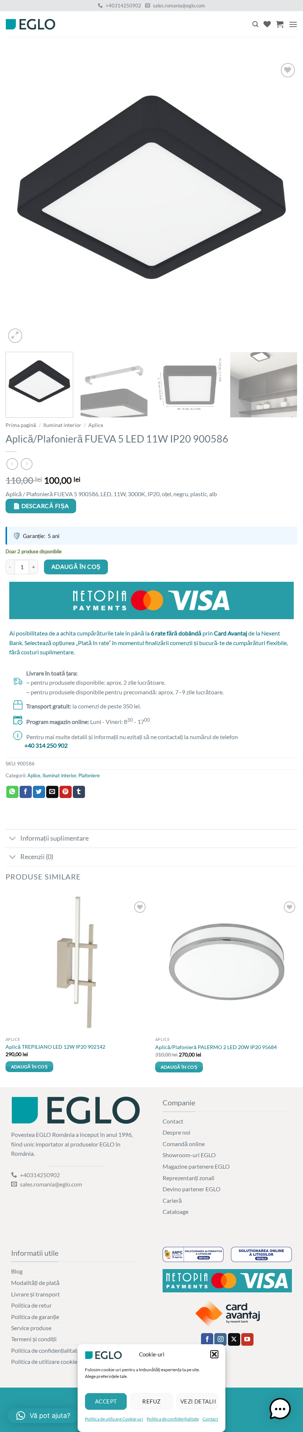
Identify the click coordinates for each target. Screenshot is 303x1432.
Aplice (95, 425)
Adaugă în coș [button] (29, 1066)
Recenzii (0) (36, 857)
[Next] (282, 198)
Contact (210, 1419)
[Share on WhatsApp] (12, 792)
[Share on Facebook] (26, 792)
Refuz (151, 1401)
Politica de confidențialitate (173, 1419)
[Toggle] (13, 839)
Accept (106, 1401)
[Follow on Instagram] (220, 1339)
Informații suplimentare (54, 838)
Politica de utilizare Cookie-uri (114, 1419)
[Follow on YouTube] (247, 1339)
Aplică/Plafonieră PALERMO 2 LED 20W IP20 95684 (216, 1047)
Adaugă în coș (76, 566)
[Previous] (20, 198)
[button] (214, 1354)
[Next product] (12, 464)
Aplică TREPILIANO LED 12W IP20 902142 (55, 1047)
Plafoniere (89, 775)
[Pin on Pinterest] (65, 792)
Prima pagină (21, 425)
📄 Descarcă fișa (41, 506)
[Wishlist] (267, 24)
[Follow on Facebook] (207, 1339)
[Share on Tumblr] (79, 792)
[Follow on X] (234, 1339)
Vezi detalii (198, 1401)
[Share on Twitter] (39, 792)
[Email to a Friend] (52, 792)
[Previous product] (26, 464)
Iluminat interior (62, 425)
